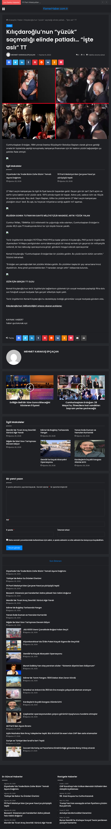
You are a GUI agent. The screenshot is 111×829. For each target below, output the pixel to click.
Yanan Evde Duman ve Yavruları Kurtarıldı (85, 431)
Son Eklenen (56, 561)
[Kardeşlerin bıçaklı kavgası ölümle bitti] (90, 448)
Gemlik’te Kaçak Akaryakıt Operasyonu (53, 460)
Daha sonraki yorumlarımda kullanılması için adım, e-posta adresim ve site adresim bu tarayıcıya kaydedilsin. (56, 540)
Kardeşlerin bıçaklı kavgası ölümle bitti (88, 460)
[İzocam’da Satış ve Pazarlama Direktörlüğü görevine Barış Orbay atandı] (13, 752)
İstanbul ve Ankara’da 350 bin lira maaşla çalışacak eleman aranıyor (57, 690)
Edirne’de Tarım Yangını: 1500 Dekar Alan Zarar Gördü (49, 677)
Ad (8, 520)
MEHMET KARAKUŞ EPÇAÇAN (23, 55)
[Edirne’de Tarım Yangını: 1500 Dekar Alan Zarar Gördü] (13, 681)
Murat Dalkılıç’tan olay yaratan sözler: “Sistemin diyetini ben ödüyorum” (59, 665)
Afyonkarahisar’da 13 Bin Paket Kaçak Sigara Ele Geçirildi (51, 641)
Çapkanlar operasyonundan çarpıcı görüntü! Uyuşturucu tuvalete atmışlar (60, 714)
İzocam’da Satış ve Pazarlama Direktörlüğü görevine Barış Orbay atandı (59, 748)
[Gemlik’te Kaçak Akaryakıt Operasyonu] (55, 448)
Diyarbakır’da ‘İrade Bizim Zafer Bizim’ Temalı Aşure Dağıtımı (36, 571)
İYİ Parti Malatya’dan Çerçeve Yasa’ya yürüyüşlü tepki (44, 2)
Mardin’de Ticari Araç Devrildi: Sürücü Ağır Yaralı (21, 431)
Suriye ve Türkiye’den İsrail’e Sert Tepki (25, 740)
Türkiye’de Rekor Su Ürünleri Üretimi (23, 578)
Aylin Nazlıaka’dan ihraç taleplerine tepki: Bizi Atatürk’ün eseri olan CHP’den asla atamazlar (51, 733)
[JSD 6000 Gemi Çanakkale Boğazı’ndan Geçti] (13, 633)
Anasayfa (12, 20)
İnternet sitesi (64, 530)
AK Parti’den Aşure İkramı (18, 726)
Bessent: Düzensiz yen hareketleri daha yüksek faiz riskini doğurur (38, 593)
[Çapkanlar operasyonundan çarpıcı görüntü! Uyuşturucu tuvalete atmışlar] (13, 718)
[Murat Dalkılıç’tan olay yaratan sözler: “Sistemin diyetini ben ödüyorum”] (13, 669)
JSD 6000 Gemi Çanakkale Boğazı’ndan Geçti (45, 629)
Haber (20, 20)
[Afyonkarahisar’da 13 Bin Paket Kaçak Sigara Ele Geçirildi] (13, 645)
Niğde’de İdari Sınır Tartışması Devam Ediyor (21, 442)
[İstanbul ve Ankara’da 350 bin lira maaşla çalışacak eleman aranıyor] (13, 694)
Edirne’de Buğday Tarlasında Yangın (54, 431)
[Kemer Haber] (55, 8)
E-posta (10, 530)
